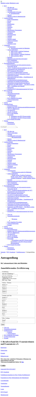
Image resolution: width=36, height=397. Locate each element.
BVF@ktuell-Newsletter (13, 119)
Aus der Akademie (12, 111)
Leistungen (7, 45)
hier (23, 362)
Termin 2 (4, 304)
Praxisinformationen (9, 63)
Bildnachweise (4, 356)
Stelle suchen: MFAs (16, 53)
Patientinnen (10, 122)
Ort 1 (3, 300)
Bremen (9, 25)
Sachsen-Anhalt (11, 39)
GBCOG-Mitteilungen (13, 108)
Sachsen (9, 37)
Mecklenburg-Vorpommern (14, 30)
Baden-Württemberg (12, 19)
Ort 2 (3, 307)
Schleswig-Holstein (12, 40)
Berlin (9, 22)
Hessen (9, 28)
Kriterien (13, 96)
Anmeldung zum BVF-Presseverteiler (21, 116)
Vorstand (9, 10)
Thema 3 (4, 291)
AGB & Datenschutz (13, 99)
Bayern (9, 21)
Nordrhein (10, 33)
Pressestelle (10, 115)
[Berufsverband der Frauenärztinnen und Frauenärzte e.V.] (1, 1)
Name (4, 320)
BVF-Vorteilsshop (12, 60)
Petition (6, 121)
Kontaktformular (15, 13)
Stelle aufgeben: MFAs (17, 56)
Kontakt (9, 101)
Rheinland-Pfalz (11, 34)
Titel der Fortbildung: (8, 273)
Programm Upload (7, 277)
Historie (9, 15)
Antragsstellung (15, 220)
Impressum (3, 347)
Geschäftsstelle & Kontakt (14, 12)
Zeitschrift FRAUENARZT (8, 369)
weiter (2, 324)
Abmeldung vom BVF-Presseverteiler (21, 118)
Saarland (9, 36)
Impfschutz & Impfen (13, 75)
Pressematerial (15, 243)
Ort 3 (3, 314)
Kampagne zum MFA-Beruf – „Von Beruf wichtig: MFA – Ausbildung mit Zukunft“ (20, 85)
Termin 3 (4, 310)
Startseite (3, 252)
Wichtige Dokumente (13, 62)
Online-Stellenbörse (12, 49)
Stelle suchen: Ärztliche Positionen (20, 51)
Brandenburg (10, 24)
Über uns (9, 92)
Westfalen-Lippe (11, 43)
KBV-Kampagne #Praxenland (15, 71)
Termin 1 (4, 297)
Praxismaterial (11, 124)
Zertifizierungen (11, 95)
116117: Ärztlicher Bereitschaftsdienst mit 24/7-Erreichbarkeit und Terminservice (19, 68)
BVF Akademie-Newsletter (14, 98)
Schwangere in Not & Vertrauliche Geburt (18, 74)
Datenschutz (4, 350)
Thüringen (10, 42)
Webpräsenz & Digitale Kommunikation (18, 81)
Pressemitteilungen (12, 105)
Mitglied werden (5, 3)
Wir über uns (10, 7)
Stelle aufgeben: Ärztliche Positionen (20, 54)
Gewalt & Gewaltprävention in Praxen (17, 72)
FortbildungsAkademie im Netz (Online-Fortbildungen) (15, 375)
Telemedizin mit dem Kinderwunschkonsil (18, 83)
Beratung (9, 57)
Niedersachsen (11, 31)
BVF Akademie (8, 90)
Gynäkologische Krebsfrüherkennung (17, 80)
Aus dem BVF (11, 110)
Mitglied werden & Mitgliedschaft (16, 16)
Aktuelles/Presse (8, 104)
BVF (5, 6)
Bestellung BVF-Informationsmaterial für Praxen (20, 89)
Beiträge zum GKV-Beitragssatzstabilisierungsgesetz (21, 107)
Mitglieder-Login (14, 3)
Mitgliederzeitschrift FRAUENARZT (17, 59)
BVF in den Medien (12, 113)
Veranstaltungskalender (13, 93)
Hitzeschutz (10, 87)
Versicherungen (11, 46)
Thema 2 (4, 288)
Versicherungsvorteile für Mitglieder (20, 48)
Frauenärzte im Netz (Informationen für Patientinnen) (15, 377)
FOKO (6, 102)
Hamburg (9, 27)
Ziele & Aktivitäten (12, 9)
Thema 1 (4, 284)
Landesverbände (8, 18)
